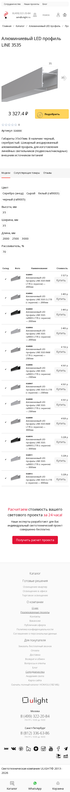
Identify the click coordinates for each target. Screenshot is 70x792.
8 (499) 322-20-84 (21, 13)
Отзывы (47, 172)
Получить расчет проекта (35, 540)
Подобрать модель (52, 115)
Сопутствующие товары (27, 172)
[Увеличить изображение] (35, 77)
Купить (61, 280)
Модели (5, 172)
